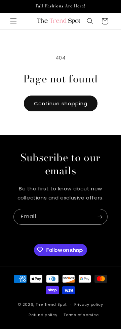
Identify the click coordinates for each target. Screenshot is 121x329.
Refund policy (43, 315)
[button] (13, 21)
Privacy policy (88, 304)
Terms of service (81, 315)
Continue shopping (60, 103)
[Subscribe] (99, 217)
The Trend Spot (51, 304)
